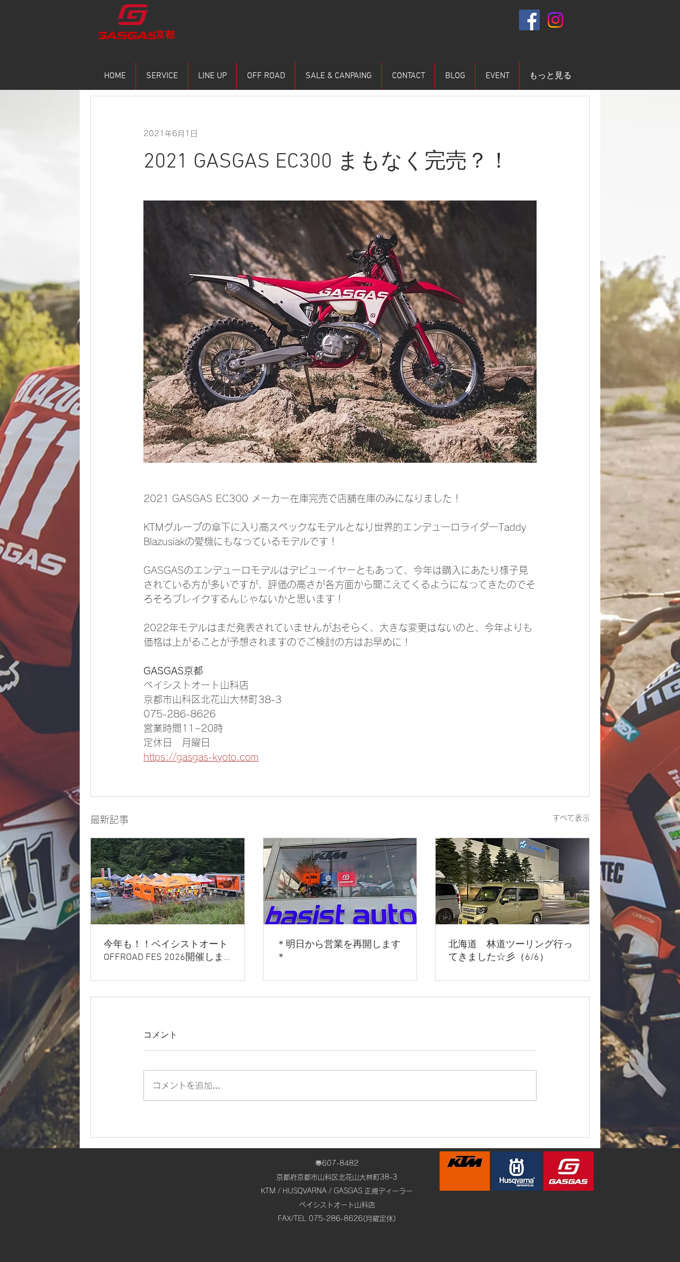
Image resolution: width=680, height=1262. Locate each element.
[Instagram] (555, 20)
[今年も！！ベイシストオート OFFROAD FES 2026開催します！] (167, 881)
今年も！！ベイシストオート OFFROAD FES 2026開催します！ (166, 951)
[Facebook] (529, 20)
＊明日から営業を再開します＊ (338, 951)
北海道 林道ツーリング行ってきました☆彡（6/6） (510, 951)
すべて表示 (571, 818)
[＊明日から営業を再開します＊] (340, 881)
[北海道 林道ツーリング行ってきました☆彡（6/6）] (512, 881)
